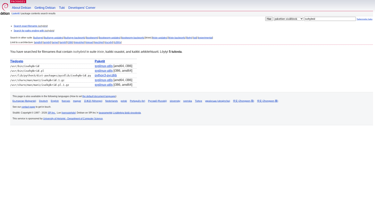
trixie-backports (177, 37)
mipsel (89, 42)
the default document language (98, 96)
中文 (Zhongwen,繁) (267, 101)
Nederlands (111, 101)
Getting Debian (45, 7)
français (66, 101)
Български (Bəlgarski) (24, 101)
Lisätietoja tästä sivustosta (127, 112)
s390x (117, 42)
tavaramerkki (105, 112)
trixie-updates (160, 37)
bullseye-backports (75, 37)
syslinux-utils (104, 66)
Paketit (16, 13)
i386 (70, 42)
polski (124, 101)
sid (195, 37)
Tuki (62, 7)
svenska (187, 101)
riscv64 (109, 42)
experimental (205, 37)
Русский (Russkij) (157, 101)
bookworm (92, 37)
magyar (77, 101)
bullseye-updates (54, 37)
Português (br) (137, 101)
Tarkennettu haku (364, 19)
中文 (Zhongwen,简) (243, 101)
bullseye (38, 37)
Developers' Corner (81, 7)
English (55, 101)
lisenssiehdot (69, 112)
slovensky (175, 101)
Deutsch (43, 101)
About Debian (21, 7)
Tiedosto (16, 61)
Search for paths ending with (34, 30)
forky (189, 37)
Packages (18, 1)
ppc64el (99, 42)
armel (55, 42)
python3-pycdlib (106, 75)
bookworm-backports (133, 37)
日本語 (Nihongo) (93, 101)
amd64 (38, 42)
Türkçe (198, 101)
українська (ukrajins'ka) (217, 101)
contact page (28, 107)
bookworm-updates (109, 37)
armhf (63, 42)
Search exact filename (31, 26)
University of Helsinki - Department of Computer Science (73, 118)
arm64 (47, 42)
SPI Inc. (52, 112)
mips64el (79, 42)
